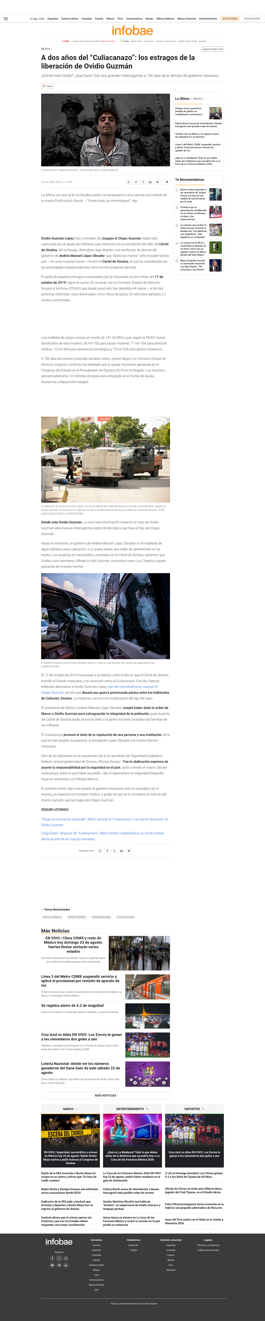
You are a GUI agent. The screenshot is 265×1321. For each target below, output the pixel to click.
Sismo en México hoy (166, 41)
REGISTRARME (230, 18)
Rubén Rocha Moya (187, 41)
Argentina (52, 18)
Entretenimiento (208, 18)
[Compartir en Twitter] (143, 182)
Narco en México (52, 917)
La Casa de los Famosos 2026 (93, 41)
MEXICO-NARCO (77, 917)
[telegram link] (59, 1265)
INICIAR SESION (252, 18)
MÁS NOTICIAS (105, 1095)
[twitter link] (59, 1258)
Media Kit (170, 1270)
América (96, 1245)
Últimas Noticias (165, 18)
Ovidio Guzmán (125, 917)
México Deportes (186, 18)
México (110, 18)
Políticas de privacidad (208, 1250)
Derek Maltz (136, 41)
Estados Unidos (69, 18)
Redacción (134, 1245)
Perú (120, 18)
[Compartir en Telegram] (157, 182)
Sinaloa (202, 41)
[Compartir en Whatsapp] (129, 182)
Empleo (133, 1250)
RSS (96, 1290)
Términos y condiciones (208, 1245)
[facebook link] (52, 1258)
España (99, 18)
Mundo (149, 18)
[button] (6, 18)
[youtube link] (52, 1265)
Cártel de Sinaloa (101, 917)
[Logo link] (132, 30)
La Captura (149, 41)
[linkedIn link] (65, 1265)
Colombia (87, 18)
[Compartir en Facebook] (136, 182)
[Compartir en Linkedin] (150, 182)
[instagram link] (65, 1258)
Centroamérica (134, 18)
